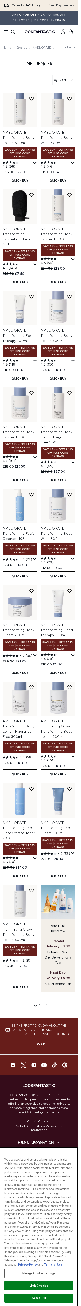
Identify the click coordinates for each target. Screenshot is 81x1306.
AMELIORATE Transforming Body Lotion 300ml (57, 335)
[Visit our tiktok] (54, 1065)
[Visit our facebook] (13, 1065)
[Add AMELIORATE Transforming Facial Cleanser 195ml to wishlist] (31, 494)
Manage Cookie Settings (39, 1273)
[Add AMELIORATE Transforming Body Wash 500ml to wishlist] (69, 98)
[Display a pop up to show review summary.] (35, 163)
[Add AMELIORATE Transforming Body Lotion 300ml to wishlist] (69, 296)
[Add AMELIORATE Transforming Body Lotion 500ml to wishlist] (31, 98)
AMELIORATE (42, 47)
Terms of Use (53, 1264)
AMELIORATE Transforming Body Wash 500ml (57, 137)
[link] (63, 32)
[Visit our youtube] (44, 1065)
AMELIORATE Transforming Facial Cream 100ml (57, 828)
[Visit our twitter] (23, 1065)
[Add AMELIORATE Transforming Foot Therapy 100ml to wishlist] (31, 296)
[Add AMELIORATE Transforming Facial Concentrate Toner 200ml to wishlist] (31, 789)
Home (7, 47)
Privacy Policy (28, 1264)
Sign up (39, 1044)
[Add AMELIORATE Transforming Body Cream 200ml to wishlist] (31, 591)
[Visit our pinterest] (65, 1065)
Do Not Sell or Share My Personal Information (39, 1128)
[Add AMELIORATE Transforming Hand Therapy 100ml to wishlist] (69, 591)
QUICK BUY (20, 180)
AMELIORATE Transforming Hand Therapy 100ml (57, 630)
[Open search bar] (13, 32)
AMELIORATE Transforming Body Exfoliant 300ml (19, 432)
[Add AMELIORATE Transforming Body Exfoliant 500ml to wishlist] (69, 195)
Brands (22, 47)
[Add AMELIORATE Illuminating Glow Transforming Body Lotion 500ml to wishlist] (31, 890)
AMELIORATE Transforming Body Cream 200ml (19, 630)
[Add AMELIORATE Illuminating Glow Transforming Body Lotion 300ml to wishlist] (69, 687)
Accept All (39, 1298)
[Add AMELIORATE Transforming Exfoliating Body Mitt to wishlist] (31, 195)
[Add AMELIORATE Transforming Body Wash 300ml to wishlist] (69, 494)
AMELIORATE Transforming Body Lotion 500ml (19, 137)
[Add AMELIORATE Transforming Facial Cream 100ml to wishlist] (69, 789)
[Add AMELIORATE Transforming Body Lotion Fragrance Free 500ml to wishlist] (69, 393)
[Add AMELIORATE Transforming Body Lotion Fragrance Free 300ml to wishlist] (31, 687)
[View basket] (70, 32)
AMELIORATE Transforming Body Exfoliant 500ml (57, 234)
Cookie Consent (39, 1121)
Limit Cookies (39, 1285)
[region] (39, 1226)
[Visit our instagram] (34, 1065)
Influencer (38, 64)
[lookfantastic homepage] (39, 32)
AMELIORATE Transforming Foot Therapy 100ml (18, 335)
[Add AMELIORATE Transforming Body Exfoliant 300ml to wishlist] (31, 393)
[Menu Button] (5, 32)
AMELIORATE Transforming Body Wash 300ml (57, 533)
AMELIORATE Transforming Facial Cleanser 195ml (19, 533)
